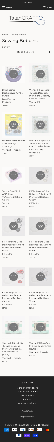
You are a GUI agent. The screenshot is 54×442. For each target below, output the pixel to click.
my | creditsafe (27, 416)
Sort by (6, 47)
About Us (27, 399)
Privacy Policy (27, 395)
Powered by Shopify (39, 425)
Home (5, 34)
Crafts (26, 425)
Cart (49, 7)
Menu (9, 7)
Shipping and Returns (27, 391)
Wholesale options (27, 403)
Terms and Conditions (27, 388)
